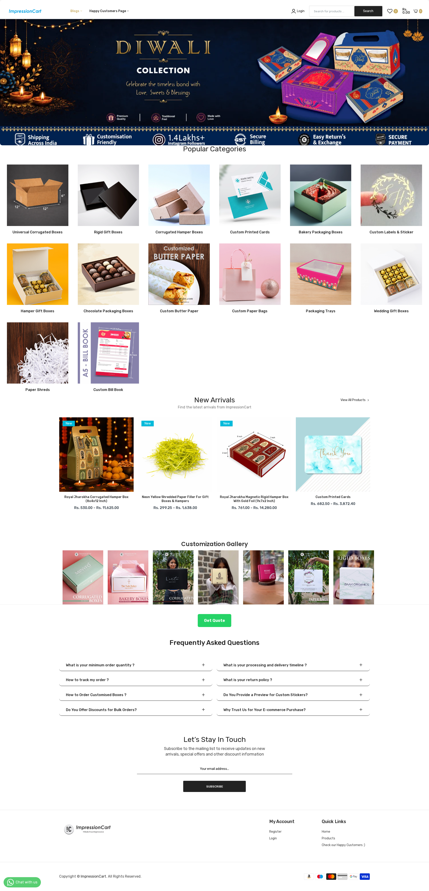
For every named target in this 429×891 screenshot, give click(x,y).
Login (273, 838)
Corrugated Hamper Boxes (179, 232)
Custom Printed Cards (250, 232)
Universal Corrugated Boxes (38, 232)
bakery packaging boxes (321, 232)
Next (369, 465)
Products (328, 838)
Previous (59, 465)
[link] (214, 72)
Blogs (75, 11)
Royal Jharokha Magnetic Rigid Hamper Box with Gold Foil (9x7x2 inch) (175, 499)
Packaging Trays (320, 311)
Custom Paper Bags (249, 311)
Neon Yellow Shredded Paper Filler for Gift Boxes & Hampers (96, 499)
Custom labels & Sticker (391, 232)
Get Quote (214, 620)
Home (326, 832)
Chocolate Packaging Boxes (108, 311)
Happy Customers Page (108, 11)
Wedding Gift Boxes (391, 311)
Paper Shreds (37, 390)
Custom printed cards (254, 497)
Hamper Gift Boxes (37, 311)
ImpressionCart (93, 876)
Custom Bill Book (108, 390)
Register (275, 832)
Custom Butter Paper (179, 311)
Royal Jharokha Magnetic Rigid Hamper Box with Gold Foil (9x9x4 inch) (333, 499)
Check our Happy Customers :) (343, 845)
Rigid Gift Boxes (108, 232)
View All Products (353, 400)
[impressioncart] (24, 11)
